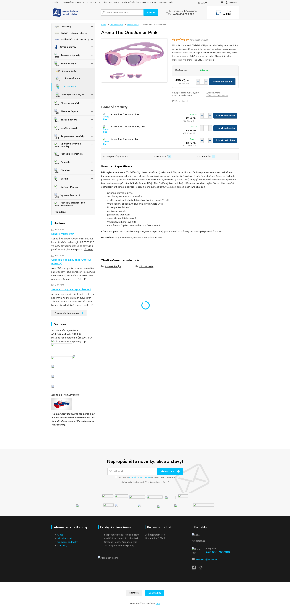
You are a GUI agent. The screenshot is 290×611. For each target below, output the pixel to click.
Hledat (151, 12)
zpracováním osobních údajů (140, 477)
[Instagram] (202, 568)
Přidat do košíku (222, 81)
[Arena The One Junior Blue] (106, 117)
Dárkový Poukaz (69, 187)
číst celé (88, 249)
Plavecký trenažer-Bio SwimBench (73, 204)
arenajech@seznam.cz (207, 559)
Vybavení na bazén (71, 195)
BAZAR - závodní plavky (74, 33)
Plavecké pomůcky (71, 103)
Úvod (103, 24)
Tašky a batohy (69, 119)
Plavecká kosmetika (72, 153)
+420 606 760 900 (183, 14)
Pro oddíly (60, 211)
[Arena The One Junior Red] (106, 142)
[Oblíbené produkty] (222, 3)
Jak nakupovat (64, 538)
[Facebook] (195, 568)
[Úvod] (74, 12)
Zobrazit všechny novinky (67, 313)
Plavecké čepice (69, 111)
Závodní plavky (68, 46)
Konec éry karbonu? (62, 234)
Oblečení (65, 170)
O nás (60, 534)
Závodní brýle (69, 71)
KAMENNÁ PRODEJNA (71, 2)
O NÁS (55, 2)
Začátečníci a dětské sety (75, 39)
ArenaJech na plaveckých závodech (71, 289)
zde (158, 603)
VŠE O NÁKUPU (110, 2)
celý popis (209, 59)
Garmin (65, 178)
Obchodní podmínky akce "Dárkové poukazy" (71, 261)
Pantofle (65, 162)
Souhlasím (154, 593)
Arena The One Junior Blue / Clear (128, 126)
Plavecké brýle (69, 63)
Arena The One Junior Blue (125, 114)
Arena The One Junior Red (125, 139)
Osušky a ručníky (70, 128)
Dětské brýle (69, 86)
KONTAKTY (92, 2)
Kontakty (62, 545)
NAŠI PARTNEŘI (166, 2)
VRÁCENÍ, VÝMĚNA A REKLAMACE (137, 2)
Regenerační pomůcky (73, 136)
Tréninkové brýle (71, 78)
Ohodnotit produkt (199, 39)
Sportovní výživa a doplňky (71, 145)
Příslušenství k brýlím (73, 94)
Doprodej (66, 26)
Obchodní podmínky (67, 542)
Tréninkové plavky (71, 55)
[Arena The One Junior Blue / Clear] (106, 129)
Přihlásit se (168, 471)
